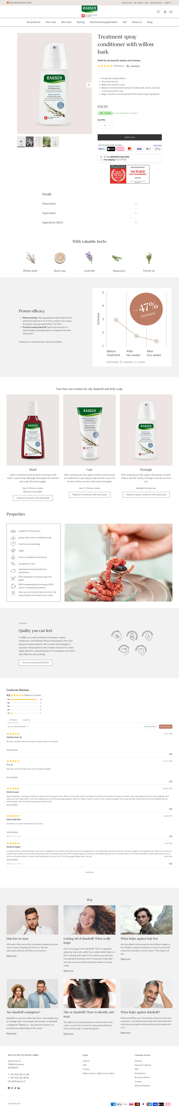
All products (33, 22)
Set (125, 22)
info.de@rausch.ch (17, 1081)
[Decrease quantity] (100, 125)
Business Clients (142, 1077)
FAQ (146, 3)
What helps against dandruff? (140, 1012)
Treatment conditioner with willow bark (89, 494)
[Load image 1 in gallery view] (54, 83)
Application (49, 213)
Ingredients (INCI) (52, 222)
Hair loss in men (17, 939)
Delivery (138, 1061)
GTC (85, 1065)
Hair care (51, 22)
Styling (81, 22)
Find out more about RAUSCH (35, 662)
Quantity (101, 120)
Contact (138, 1081)
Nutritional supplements (104, 22)
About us (137, 22)
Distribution (140, 1073)
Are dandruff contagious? (23, 1012)
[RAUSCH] (89, 11)
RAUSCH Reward (142, 1086)
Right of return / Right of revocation (99, 1073)
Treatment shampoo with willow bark (33, 498)
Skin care (66, 22)
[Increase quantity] (110, 125)
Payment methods (143, 1065)
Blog (150, 22)
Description (49, 203)
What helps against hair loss (139, 939)
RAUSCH (17, 1104)
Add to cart (130, 137)
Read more (11, 956)
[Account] (164, 11)
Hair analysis (138, 3)
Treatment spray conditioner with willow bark (146, 494)
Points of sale (127, 3)
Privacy (86, 1069)
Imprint (86, 1061)
